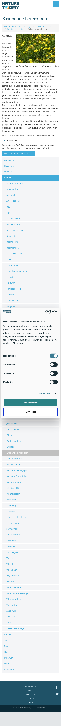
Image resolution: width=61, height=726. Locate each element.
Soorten (10, 29)
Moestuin (8, 657)
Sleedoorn (11, 540)
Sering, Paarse (13, 523)
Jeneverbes (11, 423)
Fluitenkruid (12, 300)
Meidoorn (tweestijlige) (17, 476)
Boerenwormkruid (15, 230)
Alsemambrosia (13, 189)
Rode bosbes (12, 499)
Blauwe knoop (13, 224)
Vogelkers (10, 558)
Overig (7, 652)
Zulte (8, 622)
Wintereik (10, 581)
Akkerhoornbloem (14, 183)
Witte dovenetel (13, 587)
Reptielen (8, 634)
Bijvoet (9, 212)
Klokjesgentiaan (13, 441)
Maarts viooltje (13, 464)
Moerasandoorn (14, 482)
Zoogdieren (9, 646)
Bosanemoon (12, 247)
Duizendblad (12, 265)
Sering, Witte (12, 528)
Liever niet (30, 412)
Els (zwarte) (11, 282)
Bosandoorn (12, 241)
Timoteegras (12, 552)
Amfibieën (9, 160)
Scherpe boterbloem (16, 517)
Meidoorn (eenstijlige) (16, 470)
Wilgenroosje (12, 575)
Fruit (6, 663)
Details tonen (45, 393)
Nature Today (10, 26)
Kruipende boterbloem (17, 452)
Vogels (7, 640)
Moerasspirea (12, 487)
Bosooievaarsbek (14, 253)
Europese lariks (13, 288)
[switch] (54, 364)
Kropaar (10, 446)
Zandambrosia (13, 605)
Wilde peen (11, 569)
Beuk (8, 206)
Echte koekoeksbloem (16, 271)
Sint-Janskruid (13, 534)
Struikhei (10, 546)
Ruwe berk (11, 511)
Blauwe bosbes (13, 218)
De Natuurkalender (44, 26)
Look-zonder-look (14, 458)
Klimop (9, 435)
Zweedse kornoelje (15, 628)
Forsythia (10, 306)
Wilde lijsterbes (13, 564)
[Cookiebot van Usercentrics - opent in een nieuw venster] (45, 312)
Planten (20, 29)
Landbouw (9, 669)
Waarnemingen (25, 26)
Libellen (8, 171)
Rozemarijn (11, 505)
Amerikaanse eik (14, 200)
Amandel (10, 195)
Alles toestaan (31, 402)
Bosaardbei (11, 236)
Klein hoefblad (13, 429)
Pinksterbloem (13, 493)
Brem (8, 259)
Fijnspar (10, 294)
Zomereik (10, 616)
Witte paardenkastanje (17, 593)
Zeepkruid (11, 611)
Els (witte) (10, 277)
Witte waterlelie (13, 599)
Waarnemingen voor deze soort (19, 153)
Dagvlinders (10, 166)
